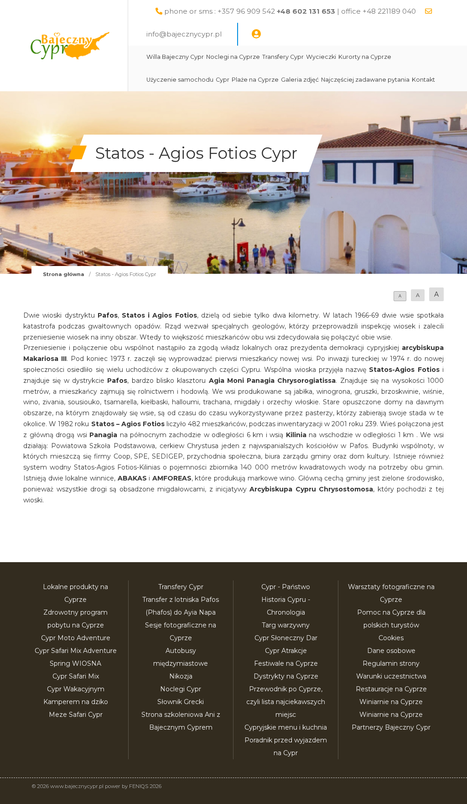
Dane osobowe (391, 651)
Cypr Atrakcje (286, 651)
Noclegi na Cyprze (233, 56)
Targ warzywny (286, 625)
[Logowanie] (256, 34)
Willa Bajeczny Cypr (175, 56)
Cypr (222, 79)
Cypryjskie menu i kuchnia (285, 727)
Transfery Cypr (283, 56)
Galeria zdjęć (300, 79)
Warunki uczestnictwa (391, 676)
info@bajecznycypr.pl (184, 34)
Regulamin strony (391, 663)
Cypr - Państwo (285, 587)
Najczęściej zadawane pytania (365, 79)
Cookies (391, 638)
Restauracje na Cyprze (391, 689)
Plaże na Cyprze (255, 79)
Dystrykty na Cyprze (286, 676)
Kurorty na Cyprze (364, 56)
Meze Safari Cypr (76, 714)
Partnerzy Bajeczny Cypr (391, 727)
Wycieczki (321, 56)
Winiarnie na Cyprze (391, 702)
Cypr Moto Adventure (75, 638)
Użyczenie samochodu (179, 79)
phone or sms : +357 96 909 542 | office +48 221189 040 (290, 11)
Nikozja (180, 676)
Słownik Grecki (180, 702)
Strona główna (63, 274)
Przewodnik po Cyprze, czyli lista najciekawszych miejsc (285, 702)
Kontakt (423, 79)
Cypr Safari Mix (75, 676)
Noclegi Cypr (180, 689)
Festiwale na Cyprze (286, 663)
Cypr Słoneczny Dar (285, 638)
